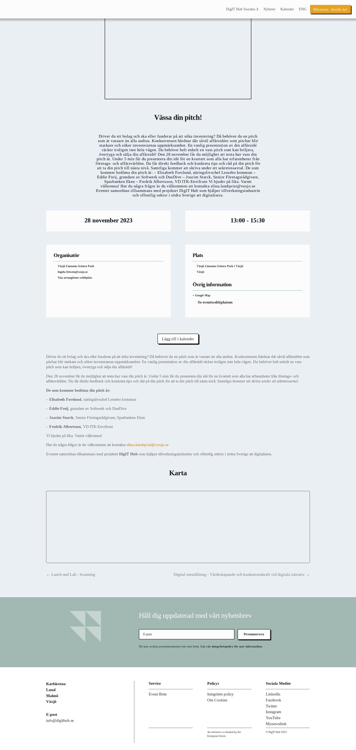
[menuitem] (242, 9)
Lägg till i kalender (178, 338)
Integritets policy (220, 694)
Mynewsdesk (276, 724)
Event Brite (158, 694)
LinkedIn (273, 694)
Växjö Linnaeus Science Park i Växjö (220, 266)
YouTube (273, 718)
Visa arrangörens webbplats (75, 277)
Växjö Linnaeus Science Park (76, 266)
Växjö (200, 271)
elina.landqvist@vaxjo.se (147, 445)
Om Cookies (217, 700)
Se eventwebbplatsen (215, 302)
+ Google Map (201, 295)
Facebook (273, 700)
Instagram (273, 712)
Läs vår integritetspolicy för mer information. (231, 646)
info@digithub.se (60, 720)
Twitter (271, 706)
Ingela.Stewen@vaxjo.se (73, 271)
